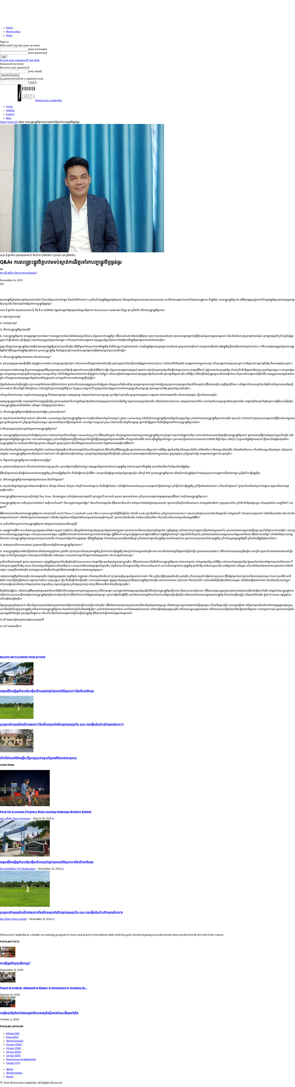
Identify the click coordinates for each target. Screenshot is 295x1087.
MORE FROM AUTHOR (33, 657)
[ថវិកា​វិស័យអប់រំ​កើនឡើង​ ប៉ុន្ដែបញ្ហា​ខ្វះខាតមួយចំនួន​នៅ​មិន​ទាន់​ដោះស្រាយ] (16, 751)
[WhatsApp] (38, 289)
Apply (9, 35)
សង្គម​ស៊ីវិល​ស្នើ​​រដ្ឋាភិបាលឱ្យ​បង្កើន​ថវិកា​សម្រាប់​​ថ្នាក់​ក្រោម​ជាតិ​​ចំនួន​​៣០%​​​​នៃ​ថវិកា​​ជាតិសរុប (47, 691)
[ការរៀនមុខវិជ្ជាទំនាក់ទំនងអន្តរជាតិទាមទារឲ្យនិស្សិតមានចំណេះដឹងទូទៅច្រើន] (7, 1006)
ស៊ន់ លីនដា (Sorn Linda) (13, 919)
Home (9, 106)
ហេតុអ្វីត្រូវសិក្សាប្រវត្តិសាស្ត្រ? (15, 963)
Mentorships (13, 31)
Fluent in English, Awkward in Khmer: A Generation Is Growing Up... (43, 988)
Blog (8, 118)
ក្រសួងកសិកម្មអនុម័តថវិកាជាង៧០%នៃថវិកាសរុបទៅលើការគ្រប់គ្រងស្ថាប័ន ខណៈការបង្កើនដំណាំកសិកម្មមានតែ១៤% (62, 724)
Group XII (12, 122)
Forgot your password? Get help (19, 60)
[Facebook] (5, 289)
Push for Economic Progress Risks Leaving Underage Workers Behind (45, 812)
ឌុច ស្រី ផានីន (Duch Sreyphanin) (18, 272)
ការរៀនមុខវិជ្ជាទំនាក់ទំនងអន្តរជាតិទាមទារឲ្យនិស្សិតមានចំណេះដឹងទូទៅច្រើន (39, 1013)
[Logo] (9, 100)
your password (37, 52)
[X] (16, 289)
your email (35, 71)
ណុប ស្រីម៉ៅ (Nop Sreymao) (15, 818)
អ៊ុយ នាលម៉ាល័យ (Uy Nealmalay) (18, 868)
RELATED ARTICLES (10, 657)
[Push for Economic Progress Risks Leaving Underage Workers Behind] (25, 805)
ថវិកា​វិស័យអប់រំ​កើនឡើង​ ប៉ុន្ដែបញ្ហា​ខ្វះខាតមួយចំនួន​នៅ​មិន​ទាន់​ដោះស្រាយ (38, 758)
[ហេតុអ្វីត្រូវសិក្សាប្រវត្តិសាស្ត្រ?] (7, 956)
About (9, 27)
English (10, 114)
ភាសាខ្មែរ (10, 110)
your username (37, 49)
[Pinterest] (27, 289)
